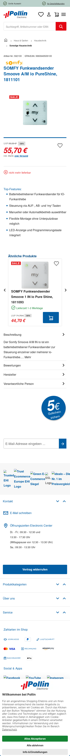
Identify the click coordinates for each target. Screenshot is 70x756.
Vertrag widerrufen (35, 569)
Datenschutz (26, 451)
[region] (35, 115)
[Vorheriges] (4, 290)
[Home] (6, 40)
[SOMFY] (35, 62)
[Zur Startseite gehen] (15, 14)
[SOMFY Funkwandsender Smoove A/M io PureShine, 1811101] (35, 113)
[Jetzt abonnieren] (62, 444)
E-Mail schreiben (21, 513)
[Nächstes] (65, 290)
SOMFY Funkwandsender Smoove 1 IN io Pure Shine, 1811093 (32, 296)
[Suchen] (61, 26)
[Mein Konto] (49, 14)
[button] (61, 501)
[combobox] (30, 26)
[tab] (35, 345)
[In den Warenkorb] (51, 317)
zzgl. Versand (21, 155)
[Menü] (64, 14)
